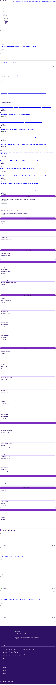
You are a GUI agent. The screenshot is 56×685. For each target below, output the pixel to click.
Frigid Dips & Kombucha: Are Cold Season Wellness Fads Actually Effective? (17, 168)
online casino (3, 381)
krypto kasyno (3, 257)
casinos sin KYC (3, 309)
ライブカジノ (3, 273)
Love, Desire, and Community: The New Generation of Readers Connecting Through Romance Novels (23, 175)
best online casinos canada (5, 418)
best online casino (3, 337)
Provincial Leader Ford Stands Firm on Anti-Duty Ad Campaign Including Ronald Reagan (14, 213)
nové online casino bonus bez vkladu (6, 377)
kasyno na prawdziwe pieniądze (5, 255)
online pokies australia (4, 311)
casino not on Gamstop (4, 237)
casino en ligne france (4, 454)
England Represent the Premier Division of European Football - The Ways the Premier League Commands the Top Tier (18, 199)
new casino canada (4, 394)
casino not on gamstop (4, 483)
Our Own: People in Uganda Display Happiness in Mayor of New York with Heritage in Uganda (16, 651)
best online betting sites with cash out (6, 430)
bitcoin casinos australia (4, 471)
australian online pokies (4, 492)
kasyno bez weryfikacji (4, 269)
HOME (4, 8)
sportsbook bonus (3, 490)
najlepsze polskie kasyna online (5, 271)
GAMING (6, 17)
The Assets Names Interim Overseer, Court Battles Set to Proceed (15, 114)
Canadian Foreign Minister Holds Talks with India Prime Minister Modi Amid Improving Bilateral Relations (23, 93)
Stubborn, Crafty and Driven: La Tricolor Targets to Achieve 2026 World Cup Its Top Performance (16, 648)
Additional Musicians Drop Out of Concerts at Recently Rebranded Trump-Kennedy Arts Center (15, 210)
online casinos (3, 388)
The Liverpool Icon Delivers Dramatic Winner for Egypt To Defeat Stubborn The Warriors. (21, 122)
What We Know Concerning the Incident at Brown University (11, 652)
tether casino (3, 284)
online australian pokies (4, 467)
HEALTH (6, 18)
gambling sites (3, 519)
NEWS (6, 20)
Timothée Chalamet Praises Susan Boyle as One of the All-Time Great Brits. (17, 129)
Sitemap (31, 682)
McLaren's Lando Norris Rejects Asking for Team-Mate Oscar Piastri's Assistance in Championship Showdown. (25, 107)
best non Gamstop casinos (5, 432)
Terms (28, 682)
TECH (6, 23)
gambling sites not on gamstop (5, 313)
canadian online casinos (4, 392)
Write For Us (25, 682)
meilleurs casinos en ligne (4, 405)
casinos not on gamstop (4, 501)
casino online (3, 298)
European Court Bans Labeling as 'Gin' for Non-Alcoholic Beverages (12, 655)
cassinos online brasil (4, 302)
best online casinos (4, 341)
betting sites (3, 223)
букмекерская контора (4, 225)
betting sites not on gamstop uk (5, 351)
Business (4, 667)
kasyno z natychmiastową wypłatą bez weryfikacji (8, 282)
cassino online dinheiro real (5, 335)
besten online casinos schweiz (5, 515)
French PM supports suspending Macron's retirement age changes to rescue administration (20, 190)
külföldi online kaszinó (4, 414)
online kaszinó (3, 326)
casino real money (3, 499)
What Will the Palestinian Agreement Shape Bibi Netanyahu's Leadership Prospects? (19, 183)
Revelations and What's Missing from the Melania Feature (9, 202)
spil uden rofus (3, 401)
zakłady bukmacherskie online (5, 253)
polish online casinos (4, 355)
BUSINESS (4, 11)
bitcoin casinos (3, 221)
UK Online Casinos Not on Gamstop (6, 443)
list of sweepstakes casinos (5, 368)
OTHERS (6, 21)
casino (2, 375)
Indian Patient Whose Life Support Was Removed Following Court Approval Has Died (19, 160)
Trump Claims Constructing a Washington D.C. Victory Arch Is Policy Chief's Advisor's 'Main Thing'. (23, 144)
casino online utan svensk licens (5, 456)
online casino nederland (4, 322)
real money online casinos (5, 328)
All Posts (4, 665)
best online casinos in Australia (5, 441)
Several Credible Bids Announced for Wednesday (9, 75)
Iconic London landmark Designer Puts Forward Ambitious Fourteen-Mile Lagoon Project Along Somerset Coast (25, 137)
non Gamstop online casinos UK (5, 447)
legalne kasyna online (4, 241)
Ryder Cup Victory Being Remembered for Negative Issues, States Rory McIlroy (17, 570)
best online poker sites (4, 286)
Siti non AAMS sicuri (4, 366)
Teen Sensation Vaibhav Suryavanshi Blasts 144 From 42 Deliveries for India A (19, 46)
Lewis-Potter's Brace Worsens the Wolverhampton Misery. (11, 62)
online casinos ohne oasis (4, 416)
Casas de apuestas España (5, 403)
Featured (4, 671)
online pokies (3, 436)
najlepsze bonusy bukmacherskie (6, 239)
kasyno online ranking (4, 280)
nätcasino (2, 407)
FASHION (4, 14)
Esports (4, 668)
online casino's (3, 445)
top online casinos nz (4, 469)
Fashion (4, 670)
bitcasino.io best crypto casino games (6, 235)
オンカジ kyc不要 (3, 364)
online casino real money (4, 357)
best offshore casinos (4, 315)
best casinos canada (4, 460)
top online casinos (3, 412)
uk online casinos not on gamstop (6, 434)
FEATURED (5, 15)
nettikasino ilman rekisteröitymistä (6, 300)
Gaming (4, 673)
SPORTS (6, 22)
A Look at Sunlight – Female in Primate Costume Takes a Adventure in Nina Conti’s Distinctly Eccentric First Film (19, 649)
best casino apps (3, 521)
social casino (3, 362)
